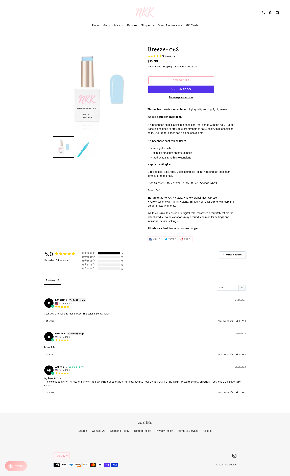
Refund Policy (142, 430)
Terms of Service (188, 430)
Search (82, 430)
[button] (238, 321)
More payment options (181, 97)
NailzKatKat (230, 464)
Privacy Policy (164, 430)
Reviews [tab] (50, 280)
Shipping (167, 66)
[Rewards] (16, 466)
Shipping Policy (119, 430)
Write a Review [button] (234, 254)
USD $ (61, 455)
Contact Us (98, 430)
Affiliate (207, 430)
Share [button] (51, 321)
